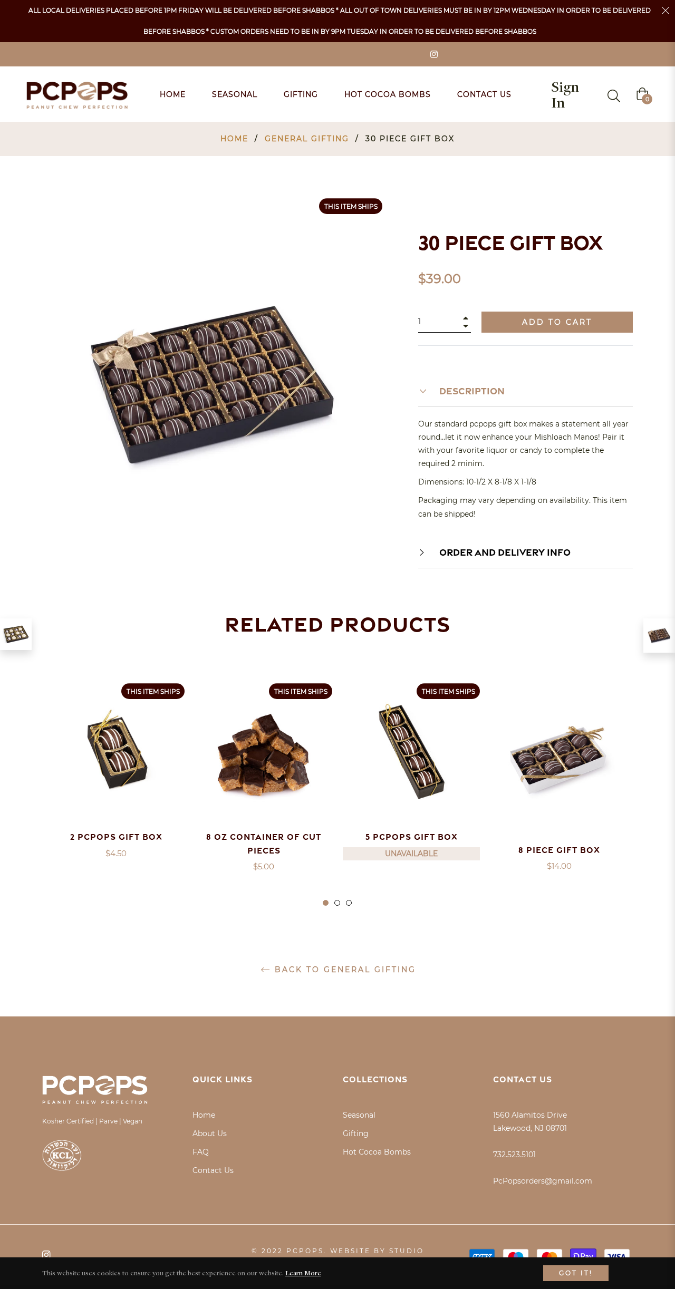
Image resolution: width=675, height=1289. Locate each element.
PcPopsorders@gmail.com (542, 1181)
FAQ (200, 1152)
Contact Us (213, 1170)
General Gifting (307, 138)
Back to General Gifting (343, 969)
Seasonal (359, 1115)
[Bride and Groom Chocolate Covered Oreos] (16, 634)
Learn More (303, 1272)
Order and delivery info (504, 552)
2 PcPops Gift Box (116, 836)
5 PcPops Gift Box (411, 836)
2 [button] (337, 903)
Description (471, 390)
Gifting (356, 1133)
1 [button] (326, 903)
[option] (116, 782)
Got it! (576, 1273)
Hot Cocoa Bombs (377, 1152)
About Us (209, 1133)
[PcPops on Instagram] (433, 54)
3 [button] (349, 903)
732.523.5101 (514, 1154)
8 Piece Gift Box (559, 850)
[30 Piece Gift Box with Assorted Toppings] (659, 635)
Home (234, 138)
